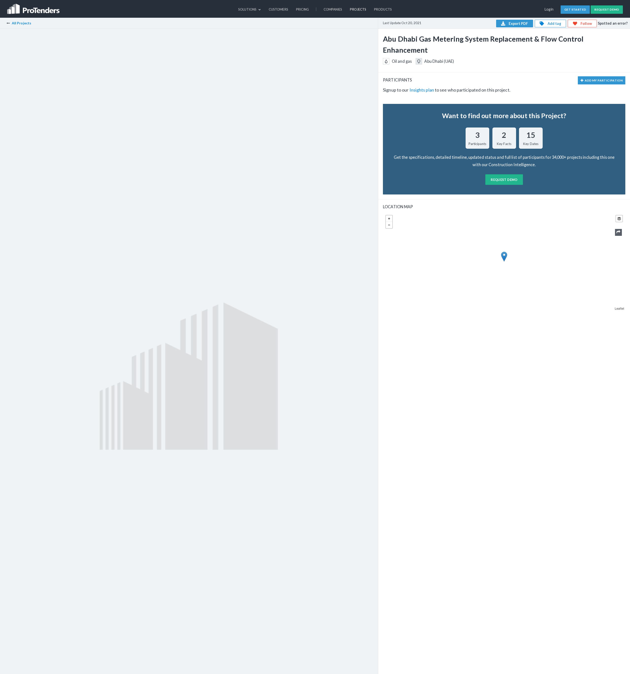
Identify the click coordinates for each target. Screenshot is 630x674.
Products (383, 9)
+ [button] (389, 218)
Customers (278, 9)
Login (549, 9)
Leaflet (619, 308)
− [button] (389, 225)
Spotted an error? (613, 23)
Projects (358, 9)
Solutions (247, 9)
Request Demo (606, 9)
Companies (333, 9)
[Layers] (619, 218)
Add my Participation (603, 80)
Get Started (575, 9)
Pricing (302, 9)
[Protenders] (34, 6)
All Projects (21, 23)
